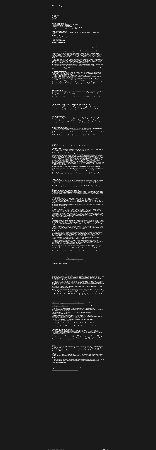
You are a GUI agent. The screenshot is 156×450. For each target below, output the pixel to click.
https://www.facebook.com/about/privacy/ (60, 295)
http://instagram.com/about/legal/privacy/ (60, 306)
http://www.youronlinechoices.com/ (59, 174)
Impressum (98, 449)
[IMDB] (104, 449)
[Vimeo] (107, 449)
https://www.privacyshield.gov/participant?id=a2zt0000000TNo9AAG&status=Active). (68, 368)
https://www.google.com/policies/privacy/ (73, 355)
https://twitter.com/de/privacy (57, 309)
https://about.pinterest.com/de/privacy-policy (60, 313)
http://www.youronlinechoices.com (60, 297)
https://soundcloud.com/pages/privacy (59, 326)
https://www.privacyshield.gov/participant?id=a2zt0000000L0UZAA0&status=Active (71, 317)
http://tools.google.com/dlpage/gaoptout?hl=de (73, 254)
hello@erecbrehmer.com (60, 449)
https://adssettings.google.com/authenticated (78, 302)
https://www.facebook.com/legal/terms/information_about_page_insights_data (67, 296)
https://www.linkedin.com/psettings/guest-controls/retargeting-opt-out (87, 316)
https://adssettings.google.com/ (72, 350)
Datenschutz (101, 449)
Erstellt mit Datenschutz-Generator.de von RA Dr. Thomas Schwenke (65, 370)
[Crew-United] (105, 449)
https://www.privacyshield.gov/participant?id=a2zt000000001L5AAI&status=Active (73, 238)
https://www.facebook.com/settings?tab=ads (94, 296)
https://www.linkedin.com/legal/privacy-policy (61, 316)
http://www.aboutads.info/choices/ (86, 173)
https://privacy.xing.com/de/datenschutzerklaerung (61, 320)
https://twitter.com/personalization (73, 309)
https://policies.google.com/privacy (72, 258)
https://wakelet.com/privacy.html (58, 323)
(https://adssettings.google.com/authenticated (74, 259)
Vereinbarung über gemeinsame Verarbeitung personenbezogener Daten (68, 294)
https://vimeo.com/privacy (79, 347)
